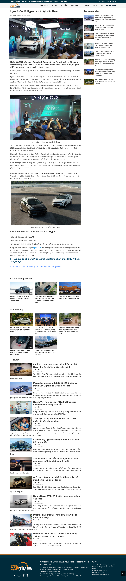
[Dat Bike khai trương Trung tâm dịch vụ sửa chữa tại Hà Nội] (21, 520)
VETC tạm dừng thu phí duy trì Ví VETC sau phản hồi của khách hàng (54, 419)
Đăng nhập (111, 5)
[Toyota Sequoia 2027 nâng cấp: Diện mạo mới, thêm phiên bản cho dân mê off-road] (89, 62)
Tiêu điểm (44, 5)
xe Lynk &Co (56, 267)
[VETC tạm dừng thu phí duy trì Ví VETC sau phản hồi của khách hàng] (21, 424)
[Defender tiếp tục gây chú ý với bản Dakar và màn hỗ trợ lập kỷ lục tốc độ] (21, 482)
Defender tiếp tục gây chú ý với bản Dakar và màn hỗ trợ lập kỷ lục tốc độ (55, 478)
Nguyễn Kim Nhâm (16, 15)
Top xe (86, 5)
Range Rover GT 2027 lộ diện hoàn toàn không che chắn (56, 497)
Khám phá (75, 5)
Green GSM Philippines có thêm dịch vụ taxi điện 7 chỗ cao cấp (104, 53)
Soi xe (54, 5)
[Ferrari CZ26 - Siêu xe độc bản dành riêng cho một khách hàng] (89, 28)
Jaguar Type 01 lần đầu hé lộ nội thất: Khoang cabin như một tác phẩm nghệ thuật (56, 459)
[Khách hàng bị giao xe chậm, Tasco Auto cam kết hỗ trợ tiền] (21, 445)
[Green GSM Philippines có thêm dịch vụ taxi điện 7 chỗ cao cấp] (46, 342)
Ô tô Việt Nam (45, 267)
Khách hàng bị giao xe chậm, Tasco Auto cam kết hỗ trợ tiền (56, 440)
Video (95, 5)
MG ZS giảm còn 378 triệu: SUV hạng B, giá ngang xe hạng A (105, 81)
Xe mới (22, 267)
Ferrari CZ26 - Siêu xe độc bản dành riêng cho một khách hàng (104, 27)
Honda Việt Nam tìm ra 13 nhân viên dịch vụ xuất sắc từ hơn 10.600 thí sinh (55, 535)
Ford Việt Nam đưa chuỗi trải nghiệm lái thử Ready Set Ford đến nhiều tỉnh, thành (55, 365)
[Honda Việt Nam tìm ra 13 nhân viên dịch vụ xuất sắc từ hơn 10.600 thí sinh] (21, 539)
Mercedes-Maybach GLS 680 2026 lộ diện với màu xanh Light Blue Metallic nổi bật (55, 384)
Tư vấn (64, 5)
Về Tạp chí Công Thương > (107, 1)
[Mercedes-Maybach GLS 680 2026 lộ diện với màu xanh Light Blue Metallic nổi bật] (89, 18)
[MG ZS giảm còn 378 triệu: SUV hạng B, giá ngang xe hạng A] (21, 319)
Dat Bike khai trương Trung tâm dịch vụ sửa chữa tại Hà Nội (55, 516)
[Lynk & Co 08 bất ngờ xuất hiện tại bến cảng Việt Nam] (70, 288)
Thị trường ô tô (33, 267)
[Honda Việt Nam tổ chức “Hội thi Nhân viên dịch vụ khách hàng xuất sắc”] (21, 407)
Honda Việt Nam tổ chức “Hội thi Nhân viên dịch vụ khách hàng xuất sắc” (54, 403)
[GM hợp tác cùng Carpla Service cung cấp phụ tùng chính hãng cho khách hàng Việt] (46, 319)
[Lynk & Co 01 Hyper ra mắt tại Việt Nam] (46, 38)
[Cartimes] (15, 5)
